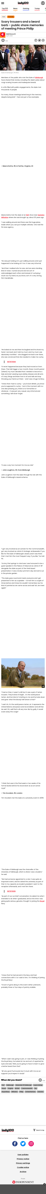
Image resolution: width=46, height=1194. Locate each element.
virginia (10, 1088)
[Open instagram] (31, 1143)
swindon (40, 1092)
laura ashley (38, 1085)
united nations (30, 1092)
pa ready (10, 17)
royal (4, 1088)
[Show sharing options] (43, 686)
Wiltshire (4, 217)
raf (3, 1085)
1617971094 (11, 362)
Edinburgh (39, 77)
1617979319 (11, 891)
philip (21, 1092)
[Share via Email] (43, 40)
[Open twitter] (23, 1143)
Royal (42, 901)
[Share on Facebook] (35, 40)
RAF (27, 215)
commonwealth (27, 1088)
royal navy (5, 1092)
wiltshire (14, 1092)
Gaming (26, 8)
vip (35, 1088)
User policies (23, 1154)
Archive (23, 1171)
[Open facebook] (15, 1143)
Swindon (41, 215)
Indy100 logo (23, 3)
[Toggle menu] (3, 3)
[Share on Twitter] (39, 40)
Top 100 (5, 8)
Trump (37, 8)
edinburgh (10, 1085)
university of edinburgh (23, 1085)
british (17, 1088)
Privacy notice (23, 1159)
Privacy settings (23, 1163)
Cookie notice (23, 1167)
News (15, 8)
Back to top (40, 1130)
